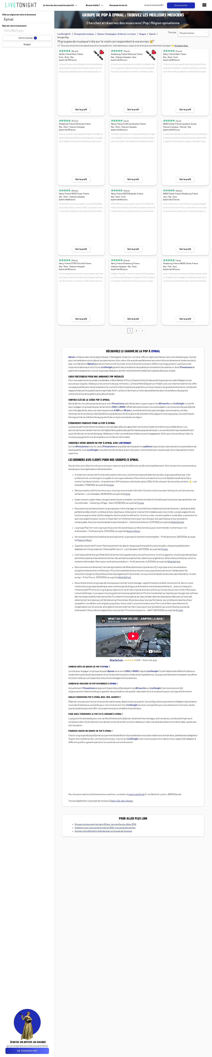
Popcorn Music (133, 531)
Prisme (110, 485)
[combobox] (27, 19)
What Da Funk (177, 522)
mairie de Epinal (136, 794)
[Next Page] (142, 330)
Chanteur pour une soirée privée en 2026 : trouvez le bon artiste (105, 828)
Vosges (142, 34)
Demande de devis (118, 5)
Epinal (152, 34)
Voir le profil (81, 110)
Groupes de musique (84, 34)
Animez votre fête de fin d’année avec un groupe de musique (103, 831)
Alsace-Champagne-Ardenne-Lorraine (116, 34)
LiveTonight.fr (64, 34)
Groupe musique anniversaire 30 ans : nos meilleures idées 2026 (105, 824)
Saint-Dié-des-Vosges (122, 801)
